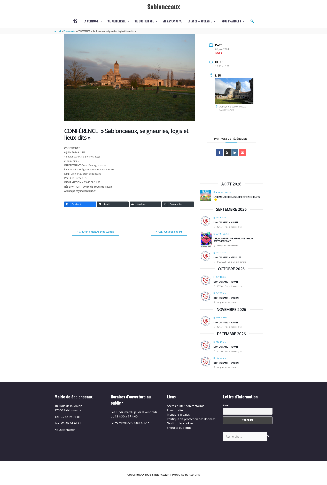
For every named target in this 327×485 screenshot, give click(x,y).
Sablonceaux (163, 6)
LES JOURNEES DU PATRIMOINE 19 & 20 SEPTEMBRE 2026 (233, 240)
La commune (91, 21)
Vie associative (172, 21)
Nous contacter (64, 430)
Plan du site (175, 410)
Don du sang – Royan (226, 222)
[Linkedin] (234, 152)
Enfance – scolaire (200, 21)
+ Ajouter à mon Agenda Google (95, 231)
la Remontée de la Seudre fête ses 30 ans (237, 196)
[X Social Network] (227, 152)
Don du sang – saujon (226, 297)
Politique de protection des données (191, 419)
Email (226, 405)
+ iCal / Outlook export (169, 231)
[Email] (242, 152)
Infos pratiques (231, 21)
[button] (252, 21)
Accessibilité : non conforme (185, 406)
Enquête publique (179, 428)
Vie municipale (116, 21)
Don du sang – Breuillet (227, 257)
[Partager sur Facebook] (219, 152)
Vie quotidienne (144, 21)
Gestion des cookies (180, 423)
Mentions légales (178, 414)
